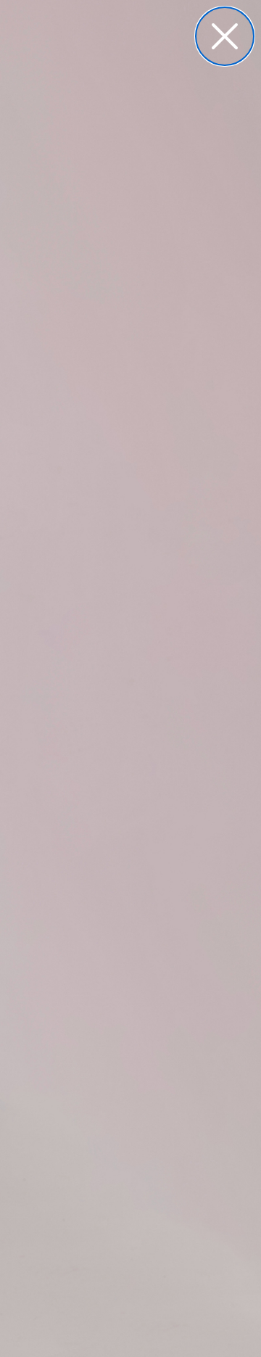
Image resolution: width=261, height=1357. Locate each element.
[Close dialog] (225, 36)
